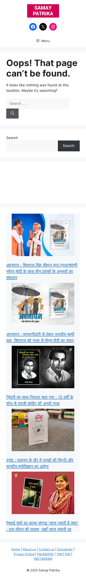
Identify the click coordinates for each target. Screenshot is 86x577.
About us (29, 549)
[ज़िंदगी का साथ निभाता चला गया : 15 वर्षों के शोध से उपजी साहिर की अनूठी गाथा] (43, 368)
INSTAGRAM (43, 559)
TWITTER (63, 554)
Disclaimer (65, 549)
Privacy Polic (23, 554)
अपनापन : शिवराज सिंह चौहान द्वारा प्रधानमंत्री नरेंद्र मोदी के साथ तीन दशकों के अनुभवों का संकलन (41, 271)
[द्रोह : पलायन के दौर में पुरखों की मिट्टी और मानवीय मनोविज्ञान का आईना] (43, 431)
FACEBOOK (45, 554)
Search (12, 138)
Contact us (46, 549)
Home (15, 549)
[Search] (12, 114)
